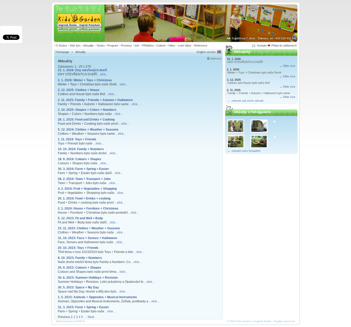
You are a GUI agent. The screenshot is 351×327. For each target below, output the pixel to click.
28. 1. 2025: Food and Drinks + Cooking (86, 119)
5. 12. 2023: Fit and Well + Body (80, 218)
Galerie (160, 45)
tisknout (215, 58)
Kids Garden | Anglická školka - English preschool (79, 17)
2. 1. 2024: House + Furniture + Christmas (88, 208)
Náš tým (75, 45)
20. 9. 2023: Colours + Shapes (79, 267)
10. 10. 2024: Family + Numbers (81, 149)
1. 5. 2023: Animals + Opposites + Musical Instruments (97, 297)
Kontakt (262, 45)
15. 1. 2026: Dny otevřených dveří (82, 70)
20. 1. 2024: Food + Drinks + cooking (84, 198)
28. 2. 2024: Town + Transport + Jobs (84, 178)
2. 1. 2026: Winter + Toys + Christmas (85, 80)
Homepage (62, 51)
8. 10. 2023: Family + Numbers (80, 257)
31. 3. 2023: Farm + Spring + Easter (83, 307)
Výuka (101, 45)
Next (91, 317)
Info (137, 45)
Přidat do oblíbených (284, 45)
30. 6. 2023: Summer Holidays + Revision (88, 277)
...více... (103, 74)
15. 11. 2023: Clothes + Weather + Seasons (89, 228)
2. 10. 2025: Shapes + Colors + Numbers (87, 109)
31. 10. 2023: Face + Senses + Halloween (87, 238)
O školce (61, 45)
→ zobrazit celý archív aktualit (245, 100)
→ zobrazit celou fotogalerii (243, 150)
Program (112, 45)
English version (206, 51)
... (86, 317)
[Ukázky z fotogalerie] (238, 126)
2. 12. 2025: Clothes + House (78, 90)
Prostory (126, 45)
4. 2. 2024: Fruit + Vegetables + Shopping (87, 188)
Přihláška (148, 45)
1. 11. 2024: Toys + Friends (77, 139)
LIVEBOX (79, 321)
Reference (200, 45)
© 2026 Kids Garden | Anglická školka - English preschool (261, 321)
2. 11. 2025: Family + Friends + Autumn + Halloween (95, 100)
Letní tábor (184, 45)
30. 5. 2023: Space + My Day (78, 287)
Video (171, 45)
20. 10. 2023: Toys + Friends (78, 247)
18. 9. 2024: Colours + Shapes (79, 159)
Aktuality (88, 45)
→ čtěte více (287, 65)
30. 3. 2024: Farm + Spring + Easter (83, 168)
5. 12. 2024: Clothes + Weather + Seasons (88, 129)
